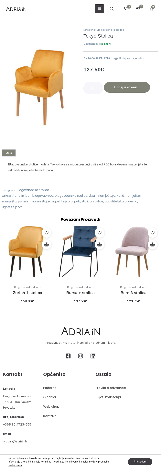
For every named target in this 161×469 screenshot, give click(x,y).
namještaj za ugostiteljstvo (52, 201)
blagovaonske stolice (71, 195)
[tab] (9, 153)
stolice (98, 201)
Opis (9, 152)
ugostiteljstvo (12, 207)
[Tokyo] (40, 85)
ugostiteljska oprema (121, 201)
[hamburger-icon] (99, 8)
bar (28, 195)
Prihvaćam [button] (140, 461)
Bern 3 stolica (133, 293)
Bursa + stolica (80, 293)
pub (77, 201)
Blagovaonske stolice (110, 30)
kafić (120, 195)
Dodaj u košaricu (127, 87)
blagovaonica (42, 195)
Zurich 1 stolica (27, 293)
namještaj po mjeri (16, 201)
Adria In (18, 195)
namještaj (133, 195)
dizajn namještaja (102, 195)
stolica (86, 201)
